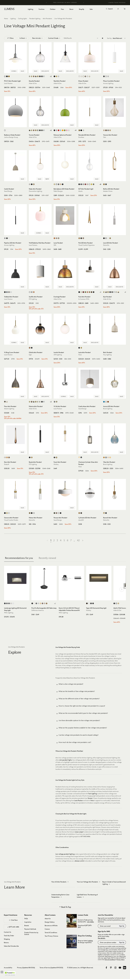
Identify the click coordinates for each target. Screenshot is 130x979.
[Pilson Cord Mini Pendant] (114, 53)
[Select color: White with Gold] (7, 402)
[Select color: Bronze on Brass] (9, 603)
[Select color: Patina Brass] (91, 292)
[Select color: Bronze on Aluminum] (7, 603)
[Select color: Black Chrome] (81, 513)
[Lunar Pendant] (65, 215)
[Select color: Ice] (108, 457)
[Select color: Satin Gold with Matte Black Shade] (118, 292)
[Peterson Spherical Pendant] (65, 107)
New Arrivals (36, 38)
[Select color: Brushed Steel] (5, 238)
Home (6, 18)
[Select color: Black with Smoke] (81, 457)
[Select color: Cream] (56, 238)
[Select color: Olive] (93, 184)
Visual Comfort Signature (86, 245)
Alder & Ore (33, 83)
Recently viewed (47, 557)
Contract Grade (53, 38)
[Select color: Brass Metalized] (9, 76)
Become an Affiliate (51, 925)
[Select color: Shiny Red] (58, 130)
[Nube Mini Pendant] (40, 161)
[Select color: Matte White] (83, 76)
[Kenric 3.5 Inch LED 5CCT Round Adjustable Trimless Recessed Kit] (71, 578)
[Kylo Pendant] (114, 269)
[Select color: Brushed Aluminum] (56, 130)
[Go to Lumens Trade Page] (71, 921)
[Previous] (46, 2)
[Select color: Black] (54, 76)
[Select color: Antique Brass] (31, 76)
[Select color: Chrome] (5, 76)
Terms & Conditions (51, 932)
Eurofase (81, 137)
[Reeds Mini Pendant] (40, 434)
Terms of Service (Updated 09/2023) (51, 967)
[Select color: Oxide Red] (83, 292)
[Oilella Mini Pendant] (40, 325)
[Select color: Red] (85, 184)
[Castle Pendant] (15, 161)
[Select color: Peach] (87, 292)
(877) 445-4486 (14, 927)
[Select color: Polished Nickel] (116, 292)
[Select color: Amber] (108, 402)
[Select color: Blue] (104, 402)
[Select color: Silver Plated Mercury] (89, 76)
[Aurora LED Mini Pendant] (114, 379)
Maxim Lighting (9, 408)
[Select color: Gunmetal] (58, 184)
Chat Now (14, 920)
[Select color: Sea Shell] (110, 457)
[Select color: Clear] (81, 76)
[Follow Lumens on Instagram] (115, 967)
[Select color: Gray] (31, 292)
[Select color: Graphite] (108, 130)
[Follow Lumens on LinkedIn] (124, 967)
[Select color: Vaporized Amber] (29, 348)
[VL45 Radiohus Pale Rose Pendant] (40, 215)
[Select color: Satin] (108, 76)
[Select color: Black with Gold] (5, 402)
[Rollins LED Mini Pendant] (114, 161)
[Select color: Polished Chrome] (44, 76)
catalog (90, 940)
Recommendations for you (19, 557)
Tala (104, 137)
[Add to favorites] (7, 71)
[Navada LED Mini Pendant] (89, 107)
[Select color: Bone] (81, 292)
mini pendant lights (65, 760)
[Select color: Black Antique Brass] (36, 76)
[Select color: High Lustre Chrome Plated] (54, 402)
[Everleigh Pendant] (65, 269)
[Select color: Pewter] (83, 238)
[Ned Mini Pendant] (65, 53)
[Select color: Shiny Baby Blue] (60, 130)
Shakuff (6, 464)
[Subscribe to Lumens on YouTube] (119, 967)
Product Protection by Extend (31, 933)
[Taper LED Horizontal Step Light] (98, 578)
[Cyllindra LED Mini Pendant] (89, 490)
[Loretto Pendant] (65, 325)
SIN (55, 245)
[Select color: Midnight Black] (31, 184)
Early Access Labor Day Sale (69, 2)
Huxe (80, 355)
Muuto (80, 191)
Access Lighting (108, 83)
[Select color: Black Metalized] (7, 76)
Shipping (7, 939)
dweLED (81, 520)
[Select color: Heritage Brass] (56, 457)
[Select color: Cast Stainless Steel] (11, 603)
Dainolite (106, 245)
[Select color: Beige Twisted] (7, 130)
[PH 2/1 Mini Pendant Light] (15, 53)
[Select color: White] (9, 130)
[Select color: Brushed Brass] (38, 76)
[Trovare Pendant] (40, 107)
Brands (26, 925)
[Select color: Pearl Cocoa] (56, 513)
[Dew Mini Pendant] (15, 434)
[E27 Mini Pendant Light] (89, 161)
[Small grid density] (97, 38)
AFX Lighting (58, 355)
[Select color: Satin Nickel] (83, 130)
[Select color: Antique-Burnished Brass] (79, 238)
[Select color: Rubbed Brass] (118, 603)
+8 (100, 184)
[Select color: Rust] (42, 603)
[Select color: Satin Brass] (34, 184)
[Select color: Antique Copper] (34, 76)
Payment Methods (30, 929)
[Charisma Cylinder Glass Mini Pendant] (89, 434)
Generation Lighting (35, 191)
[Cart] (124, 9)
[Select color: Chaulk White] (29, 292)
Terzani (90, 798)
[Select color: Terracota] (54, 238)
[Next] (83, 2)
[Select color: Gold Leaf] (46, 603)
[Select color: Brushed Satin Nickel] (29, 76)
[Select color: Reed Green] (85, 292)
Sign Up (121, 926)
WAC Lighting (8, 613)
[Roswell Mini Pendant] (114, 490)
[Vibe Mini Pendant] (114, 434)
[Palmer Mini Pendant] (40, 490)
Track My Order (9, 935)
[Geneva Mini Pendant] (15, 490)
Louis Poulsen (8, 83)
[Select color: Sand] (58, 238)
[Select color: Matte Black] (40, 76)
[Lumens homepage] (9, 9)
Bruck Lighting (107, 408)
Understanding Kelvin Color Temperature (60, 896)
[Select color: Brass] (56, 76)
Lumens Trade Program (116, 2)
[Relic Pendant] (114, 325)
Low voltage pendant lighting (64, 854)
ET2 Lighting (33, 299)
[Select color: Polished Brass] (56, 402)
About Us (48, 918)
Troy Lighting (107, 355)
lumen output (79, 832)
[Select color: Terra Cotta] (34, 292)
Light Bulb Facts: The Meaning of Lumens (87, 896)
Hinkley (56, 464)
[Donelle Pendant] (40, 53)
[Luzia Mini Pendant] (89, 325)
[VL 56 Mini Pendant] (65, 379)
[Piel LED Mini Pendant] (89, 215)
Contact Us (7, 932)
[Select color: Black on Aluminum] (5, 603)
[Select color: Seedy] (87, 76)
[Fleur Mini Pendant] (15, 379)
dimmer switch (79, 861)
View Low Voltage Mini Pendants (87, 882)
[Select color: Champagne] (104, 457)
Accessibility (8, 967)
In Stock (22, 38)
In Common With (83, 299)
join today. (90, 922)
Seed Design (8, 191)
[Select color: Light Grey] (83, 184)
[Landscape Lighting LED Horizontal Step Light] (16, 578)
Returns (6, 942)
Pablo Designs (58, 191)
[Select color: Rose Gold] (60, 184)
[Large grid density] (102, 38)
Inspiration (27, 922)
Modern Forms (107, 191)
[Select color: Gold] (81, 348)
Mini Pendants (47, 18)
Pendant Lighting (34, 18)
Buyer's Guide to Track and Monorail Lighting (114, 883)
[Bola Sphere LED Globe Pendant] (65, 161)
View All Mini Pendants (58, 882)
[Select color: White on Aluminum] (13, 603)
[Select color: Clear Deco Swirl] (79, 76)
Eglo (30, 355)
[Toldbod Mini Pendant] (15, 269)
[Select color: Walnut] (106, 130)
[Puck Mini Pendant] (89, 269)
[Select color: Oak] (110, 130)
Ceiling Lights (22, 18)
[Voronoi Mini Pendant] (114, 107)
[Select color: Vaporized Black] (31, 348)
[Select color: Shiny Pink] (67, 130)
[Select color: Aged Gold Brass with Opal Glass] (79, 457)
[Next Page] (83, 540)
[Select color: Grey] (9, 457)
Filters (12, 38)
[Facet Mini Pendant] (65, 434)
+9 (75, 130)
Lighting (13, 18)
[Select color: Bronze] (81, 238)
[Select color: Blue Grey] (7, 292)
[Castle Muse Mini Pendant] (89, 379)
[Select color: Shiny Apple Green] (64, 130)
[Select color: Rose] (87, 184)
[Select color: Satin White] (89, 603)
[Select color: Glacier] (106, 457)
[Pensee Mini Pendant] (65, 490)
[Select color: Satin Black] (91, 603)
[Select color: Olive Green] (54, 513)
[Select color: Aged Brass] (104, 184)
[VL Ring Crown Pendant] (15, 325)
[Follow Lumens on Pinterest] (110, 967)
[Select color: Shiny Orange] (62, 130)
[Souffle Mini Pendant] (40, 269)
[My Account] (118, 9)
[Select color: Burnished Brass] (7, 513)
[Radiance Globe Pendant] (15, 107)
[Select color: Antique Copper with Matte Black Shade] (106, 292)
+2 (51, 76)
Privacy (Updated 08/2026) (26, 967)
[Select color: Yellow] (91, 184)
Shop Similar (17, 71)
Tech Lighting (92, 793)
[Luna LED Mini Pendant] (114, 215)
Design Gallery (50, 922)
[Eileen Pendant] (89, 53)
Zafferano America (37, 610)
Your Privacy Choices (51, 936)
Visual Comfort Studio (11, 520)
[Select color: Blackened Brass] (93, 292)
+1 (100, 292)
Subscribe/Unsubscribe (11, 946)
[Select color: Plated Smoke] (85, 76)
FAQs (26, 918)
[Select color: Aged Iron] (5, 513)
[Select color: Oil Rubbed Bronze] (42, 76)
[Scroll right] (122, 589)
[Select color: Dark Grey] (81, 184)
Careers (47, 929)
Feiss (92, 800)
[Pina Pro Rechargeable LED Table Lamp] (44, 578)
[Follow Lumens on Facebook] (106, 967)
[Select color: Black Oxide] (54, 457)
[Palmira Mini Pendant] (40, 379)
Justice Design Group (11, 137)
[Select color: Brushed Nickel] (29, 184)
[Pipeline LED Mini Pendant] (15, 215)
